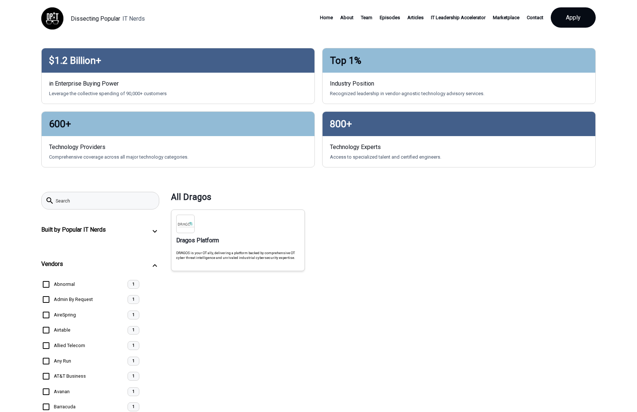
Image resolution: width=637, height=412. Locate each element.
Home (326, 17)
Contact (535, 17)
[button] (100, 231)
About (347, 17)
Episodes (390, 17)
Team (366, 17)
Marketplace (506, 17)
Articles (415, 17)
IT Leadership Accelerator (458, 17)
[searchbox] (105, 200)
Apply (573, 17)
